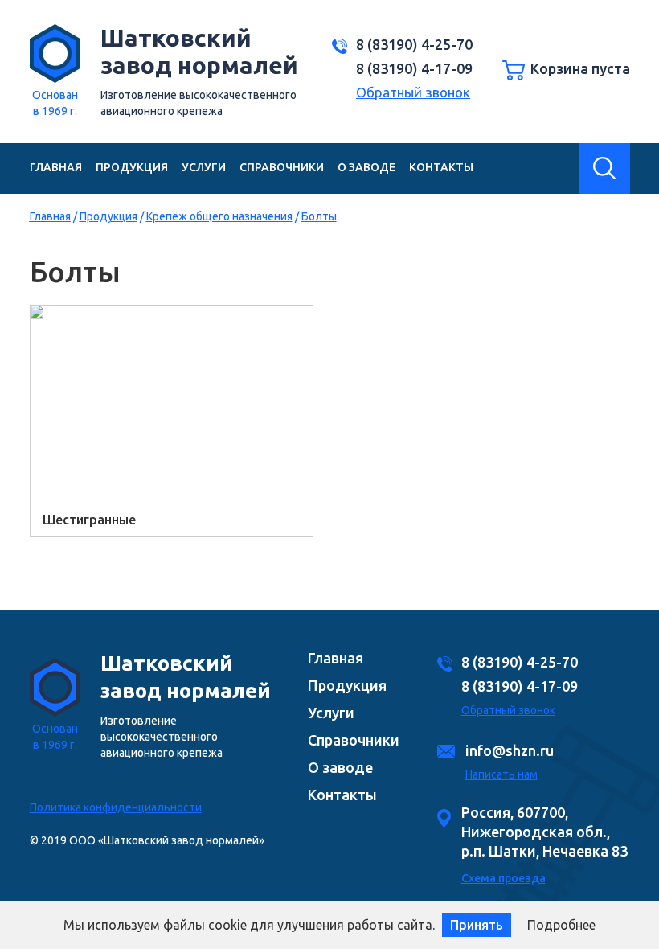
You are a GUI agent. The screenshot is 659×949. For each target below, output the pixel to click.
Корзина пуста (580, 68)
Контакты (441, 167)
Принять (476, 925)
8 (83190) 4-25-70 (414, 44)
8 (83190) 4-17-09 (414, 68)
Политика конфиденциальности (116, 807)
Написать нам (501, 774)
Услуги (204, 167)
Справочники (281, 167)
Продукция (132, 167)
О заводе (366, 167)
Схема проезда (503, 878)
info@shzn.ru (509, 750)
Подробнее (561, 925)
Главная (56, 167)
